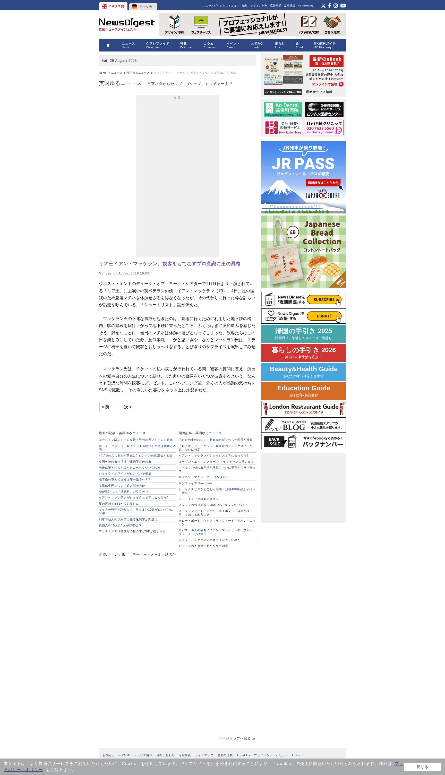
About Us (243, 755)
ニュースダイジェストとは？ (221, 5)
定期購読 (289, 5)
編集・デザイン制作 (255, 5)
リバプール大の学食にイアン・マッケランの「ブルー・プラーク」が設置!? (217, 532)
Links (296, 755)
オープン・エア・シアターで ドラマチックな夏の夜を (216, 461)
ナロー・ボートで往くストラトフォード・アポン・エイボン (217, 522)
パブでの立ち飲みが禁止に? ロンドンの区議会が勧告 (136, 455)
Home (103, 72)
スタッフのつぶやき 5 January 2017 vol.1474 (211, 504)
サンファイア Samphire (195, 483)
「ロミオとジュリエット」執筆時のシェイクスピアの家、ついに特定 (216, 447)
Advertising (306, 5)
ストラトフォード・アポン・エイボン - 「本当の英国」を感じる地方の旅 (214, 512)
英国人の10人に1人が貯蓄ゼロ (120, 525)
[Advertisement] (177, 177)
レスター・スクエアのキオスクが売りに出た (210, 539)
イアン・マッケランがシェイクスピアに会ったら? (134, 497)
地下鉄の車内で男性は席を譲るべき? (124, 479)
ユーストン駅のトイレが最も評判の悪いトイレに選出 (136, 439)
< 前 (105, 407)
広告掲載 (275, 5)
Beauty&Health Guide (304, 371)
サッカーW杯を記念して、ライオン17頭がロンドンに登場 (136, 511)
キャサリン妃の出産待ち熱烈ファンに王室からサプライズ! (217, 469)
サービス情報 (143, 755)
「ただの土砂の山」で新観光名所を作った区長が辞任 (217, 439)
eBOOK (124, 755)
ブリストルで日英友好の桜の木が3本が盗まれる (132, 531)
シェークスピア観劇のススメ (199, 499)
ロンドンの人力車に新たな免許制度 (203, 545)
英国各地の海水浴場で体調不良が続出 (125, 461)
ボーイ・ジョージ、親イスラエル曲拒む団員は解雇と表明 (137, 447)
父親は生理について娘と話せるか (122, 485)
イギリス (114, 5)
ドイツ (143, 5)
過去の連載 (225, 755)
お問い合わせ (165, 755)
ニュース (117, 72)
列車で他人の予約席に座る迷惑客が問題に (128, 519)
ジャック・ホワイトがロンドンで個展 (125, 473)
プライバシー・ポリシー (271, 755)
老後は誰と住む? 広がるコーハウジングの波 (129, 467)
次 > (128, 407)
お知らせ (109, 755)
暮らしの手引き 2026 (304, 352)
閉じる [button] (423, 767)
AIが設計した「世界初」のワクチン (123, 491)
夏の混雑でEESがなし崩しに (119, 503)
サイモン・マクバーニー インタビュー (205, 477)
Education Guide (303, 390)
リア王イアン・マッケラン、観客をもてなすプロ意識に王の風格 (170, 263)
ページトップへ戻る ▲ (237, 738)
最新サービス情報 (299, 92)
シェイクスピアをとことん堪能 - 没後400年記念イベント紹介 (217, 491)
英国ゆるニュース (138, 72)
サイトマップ (204, 755)
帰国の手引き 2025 (303, 333)
